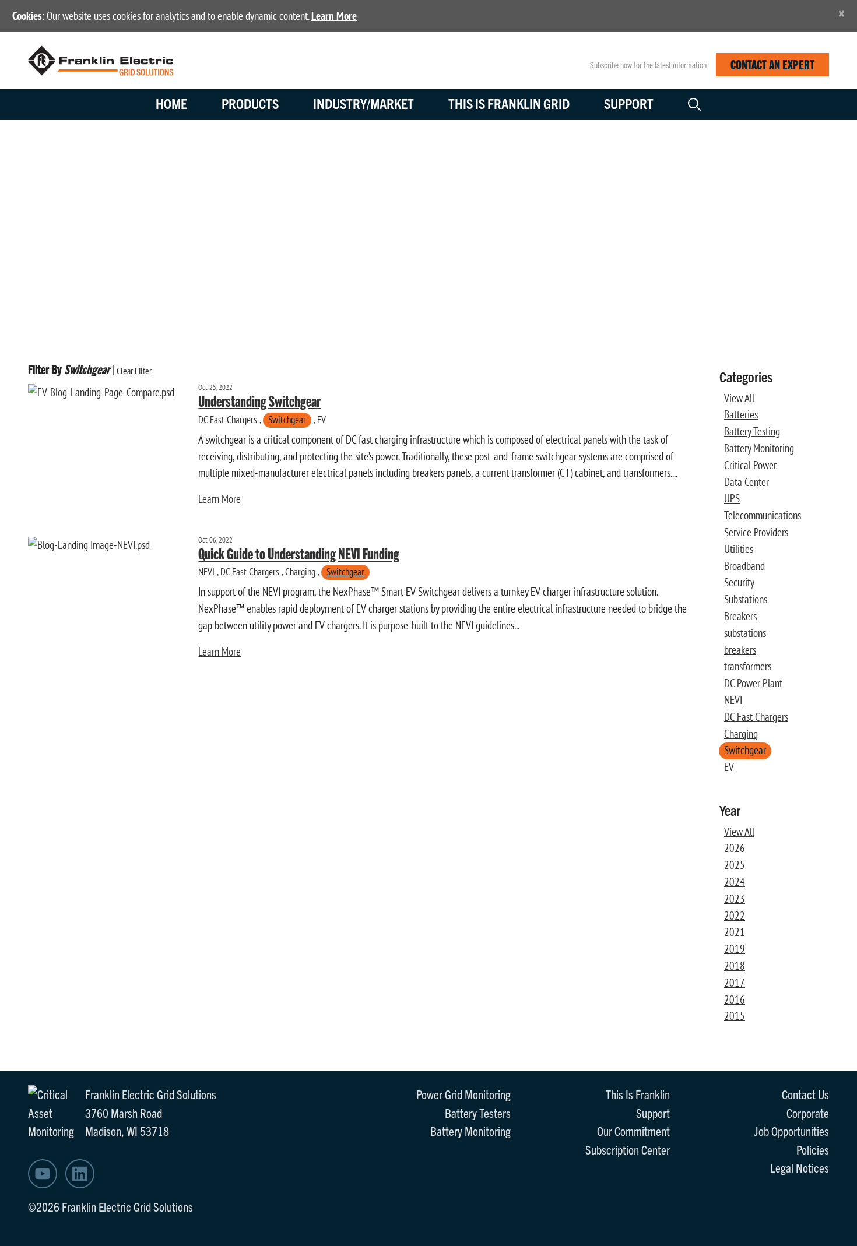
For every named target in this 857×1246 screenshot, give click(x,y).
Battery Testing (752, 431)
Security (739, 582)
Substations (745, 599)
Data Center (746, 482)
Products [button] (250, 103)
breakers (740, 650)
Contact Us (805, 1093)
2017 (734, 983)
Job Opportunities (791, 1130)
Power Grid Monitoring (463, 1093)
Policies (812, 1149)
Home (171, 103)
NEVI (206, 571)
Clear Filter (134, 370)
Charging (300, 571)
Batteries (741, 414)
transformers (747, 666)
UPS (732, 498)
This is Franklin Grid (509, 103)
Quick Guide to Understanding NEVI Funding (298, 553)
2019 (734, 949)
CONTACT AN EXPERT (772, 63)
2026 (734, 848)
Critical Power (750, 465)
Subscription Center (627, 1149)
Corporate (807, 1112)
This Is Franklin (638, 1093)
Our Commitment (633, 1130)
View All (739, 398)
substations (745, 633)
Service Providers (756, 532)
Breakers (740, 616)
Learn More (334, 16)
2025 (734, 865)
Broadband (744, 566)
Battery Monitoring (759, 448)
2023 (734, 899)
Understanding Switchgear (259, 400)
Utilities (738, 549)
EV (321, 419)
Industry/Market (363, 103)
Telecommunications (762, 515)
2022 (734, 916)
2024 (734, 882)
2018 (734, 966)
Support (629, 103)
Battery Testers (478, 1112)
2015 (734, 1016)
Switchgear (287, 419)
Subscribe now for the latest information (648, 64)
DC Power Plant (753, 683)
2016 (734, 999)
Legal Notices (799, 1167)
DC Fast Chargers (227, 419)
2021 (734, 932)
